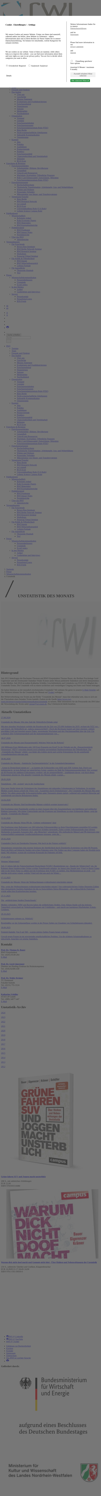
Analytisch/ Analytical (39, 66)
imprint (73, 53)
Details (9, 76)
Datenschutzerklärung (78, 28)
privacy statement (76, 47)
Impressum (74, 35)
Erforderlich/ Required (17, 66)
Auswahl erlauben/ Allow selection (83, 75)
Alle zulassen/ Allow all (80, 81)
